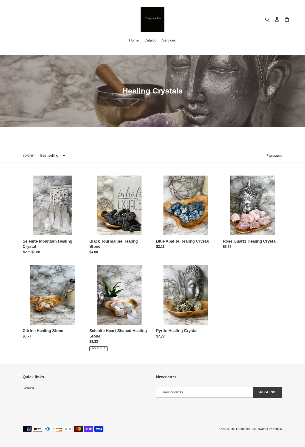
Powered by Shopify (269, 429)
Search (28, 388)
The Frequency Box (243, 429)
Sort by (29, 155)
